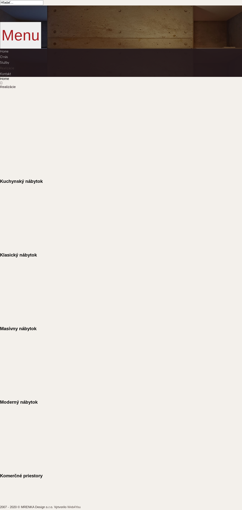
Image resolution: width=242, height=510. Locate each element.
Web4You (74, 507)
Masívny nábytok (18, 328)
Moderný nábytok (19, 402)
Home (4, 51)
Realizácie (7, 68)
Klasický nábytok (18, 254)
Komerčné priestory (21, 475)
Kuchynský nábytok (21, 181)
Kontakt (5, 74)
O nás (4, 57)
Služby (4, 62)
